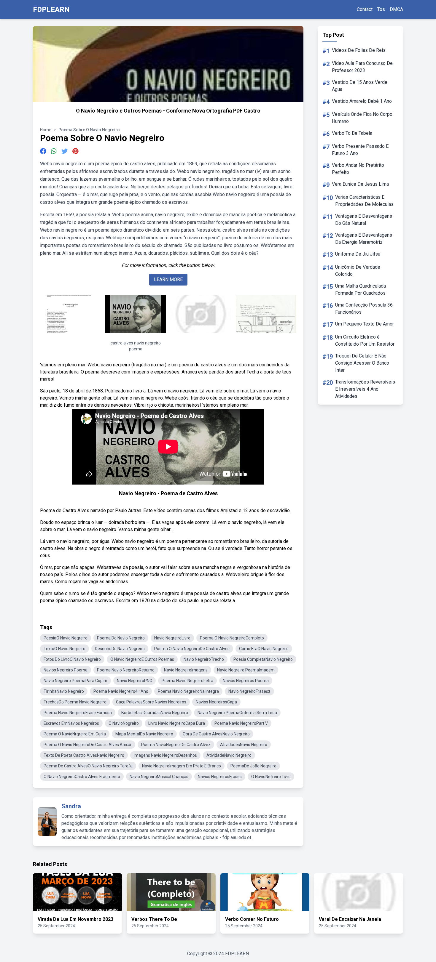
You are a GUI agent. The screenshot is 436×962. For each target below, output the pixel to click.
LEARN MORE (168, 279)
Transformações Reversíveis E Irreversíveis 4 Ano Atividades (365, 389)
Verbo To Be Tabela (352, 133)
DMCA (396, 9)
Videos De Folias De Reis (359, 50)
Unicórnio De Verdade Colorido (357, 270)
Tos (381, 9)
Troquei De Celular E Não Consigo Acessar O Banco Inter (362, 363)
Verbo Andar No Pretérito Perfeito (358, 168)
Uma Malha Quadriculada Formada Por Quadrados (360, 289)
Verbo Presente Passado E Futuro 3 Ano (360, 149)
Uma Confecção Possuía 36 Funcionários (364, 308)
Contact (365, 9)
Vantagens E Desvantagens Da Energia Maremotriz (363, 238)
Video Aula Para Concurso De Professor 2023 (362, 66)
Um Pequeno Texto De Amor (364, 324)
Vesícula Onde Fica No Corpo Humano (362, 117)
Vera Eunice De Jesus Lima (360, 184)
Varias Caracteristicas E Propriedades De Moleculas (364, 200)
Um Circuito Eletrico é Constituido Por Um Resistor (364, 340)
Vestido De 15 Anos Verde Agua (359, 85)
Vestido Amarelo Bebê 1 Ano (362, 101)
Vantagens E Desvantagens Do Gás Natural (363, 219)
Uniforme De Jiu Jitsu (357, 254)
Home (45, 129)
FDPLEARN (51, 9)
